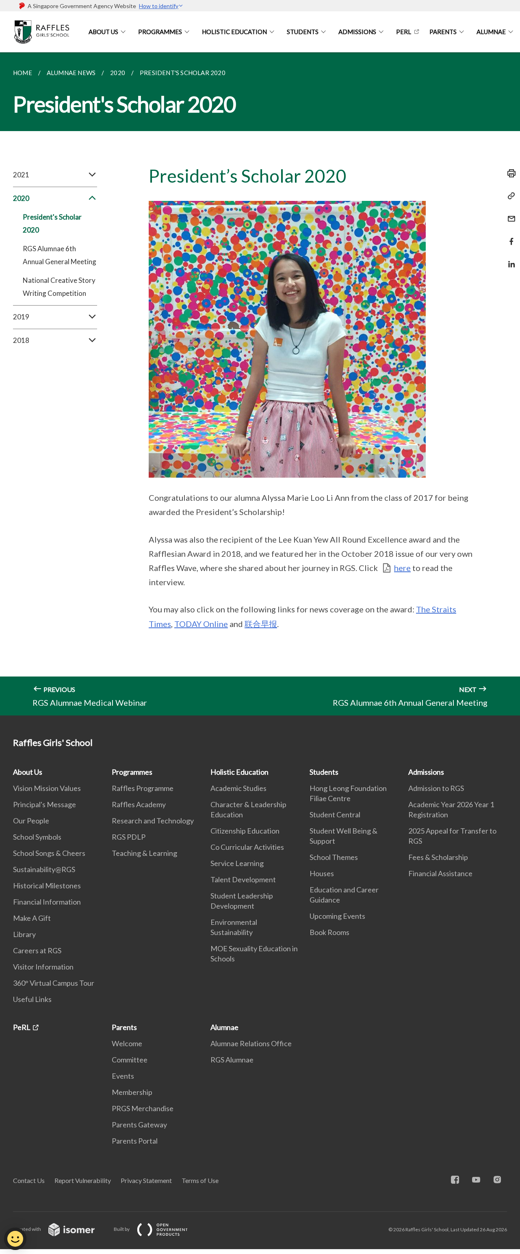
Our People (31, 820)
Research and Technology (153, 820)
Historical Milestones (47, 885)
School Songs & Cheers (49, 853)
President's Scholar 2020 (52, 223)
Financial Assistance (440, 873)
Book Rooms (329, 932)
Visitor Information (43, 966)
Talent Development (243, 879)
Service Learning (237, 863)
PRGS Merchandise (142, 1108)
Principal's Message (44, 804)
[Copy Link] (509, 196)
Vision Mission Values (47, 788)
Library (24, 934)
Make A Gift (32, 918)
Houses (322, 873)
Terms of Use (200, 1180)
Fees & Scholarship (438, 857)
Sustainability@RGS (44, 869)
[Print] (509, 173)
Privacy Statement (146, 1180)
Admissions (357, 31)
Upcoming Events (337, 915)
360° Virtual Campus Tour (53, 982)
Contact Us (29, 1180)
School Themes (334, 857)
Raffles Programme (142, 788)
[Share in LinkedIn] (509, 259)
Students (302, 31)
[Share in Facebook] (509, 236)
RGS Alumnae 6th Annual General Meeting (59, 255)
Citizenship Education (245, 830)
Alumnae (491, 31)
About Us (103, 31)
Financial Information (47, 901)
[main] (260, 383)
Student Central (335, 814)
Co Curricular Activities (247, 846)
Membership (132, 1092)
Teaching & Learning (144, 853)
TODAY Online (201, 624)
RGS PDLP (128, 836)
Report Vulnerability (82, 1180)
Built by (122, 1229)
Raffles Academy (139, 804)
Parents (443, 31)
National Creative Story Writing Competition (59, 286)
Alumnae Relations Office (251, 1043)
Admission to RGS (436, 788)
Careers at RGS (37, 950)
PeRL (403, 31)
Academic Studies (238, 788)
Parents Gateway (139, 1124)
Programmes (160, 31)
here (402, 568)
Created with (27, 1229)
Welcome (127, 1043)
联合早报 (261, 624)
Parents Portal (135, 1140)
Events (123, 1075)
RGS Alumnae (232, 1059)
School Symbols (37, 836)
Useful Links (32, 999)
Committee (129, 1059)
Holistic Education (234, 31)
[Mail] (509, 214)
